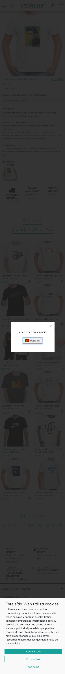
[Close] (51, 326)
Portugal (34, 340)
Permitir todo (33, 651)
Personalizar (33, 659)
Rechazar (33, 666)
